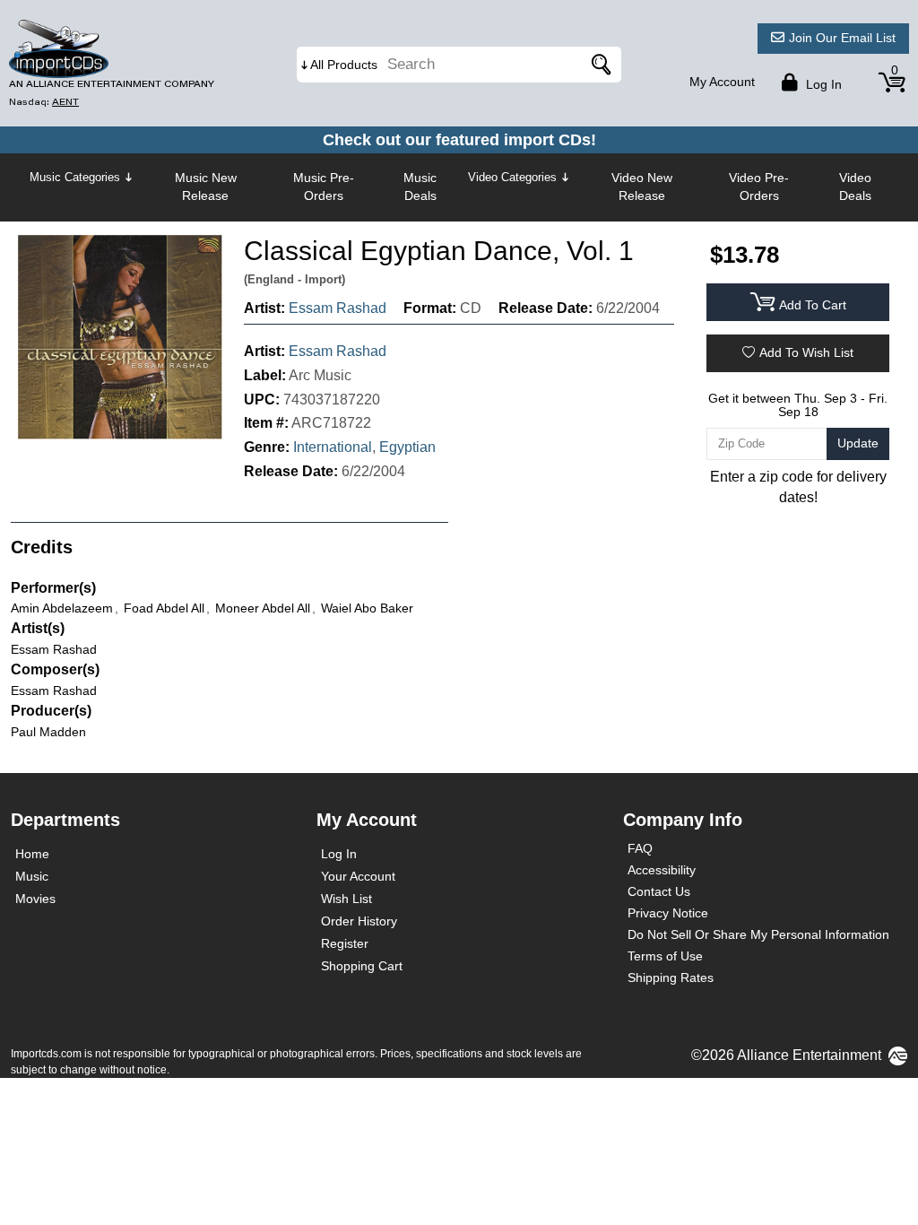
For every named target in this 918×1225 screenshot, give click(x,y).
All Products (343, 64)
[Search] (598, 65)
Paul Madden (48, 732)
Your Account (358, 876)
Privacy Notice (668, 913)
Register (344, 943)
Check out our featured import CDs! (459, 140)
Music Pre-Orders (323, 186)
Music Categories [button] (75, 177)
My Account (722, 81)
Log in (822, 84)
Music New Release (206, 186)
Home (32, 854)
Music (31, 876)
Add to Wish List (806, 352)
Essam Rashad (337, 308)
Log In (339, 854)
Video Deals (855, 186)
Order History (359, 921)
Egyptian (407, 447)
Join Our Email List (842, 37)
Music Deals (420, 186)
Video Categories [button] (512, 177)
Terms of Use (665, 956)
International (332, 447)
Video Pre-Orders (759, 186)
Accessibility (662, 870)
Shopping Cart (362, 966)
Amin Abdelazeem (62, 608)
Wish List (346, 898)
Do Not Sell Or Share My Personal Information (758, 934)
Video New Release (641, 186)
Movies (35, 898)
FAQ (640, 848)
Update (858, 443)
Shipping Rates (671, 977)
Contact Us (659, 891)
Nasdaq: (44, 102)
